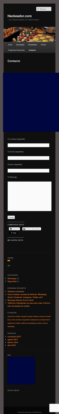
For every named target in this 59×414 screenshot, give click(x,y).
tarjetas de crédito (14, 323)
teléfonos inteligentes (29, 323)
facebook (24, 316)
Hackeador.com (20, 15)
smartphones (35, 320)
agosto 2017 (13, 339)
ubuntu (45, 323)
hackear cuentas (39, 316)
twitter (39, 323)
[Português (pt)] (10, 265)
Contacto (32, 50)
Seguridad (12, 281)
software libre (45, 320)
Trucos (43, 44)
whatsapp (11, 326)
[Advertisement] (21, 370)
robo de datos (17, 320)
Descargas (20, 44)
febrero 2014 (13, 342)
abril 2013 (12, 345)
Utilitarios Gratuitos (16, 291)
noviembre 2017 (14, 336)
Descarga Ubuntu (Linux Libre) (20, 300)
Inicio (10, 44)
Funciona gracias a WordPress (30, 412)
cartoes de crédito (14, 316)
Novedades (32, 44)
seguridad (26, 320)
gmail (30, 316)
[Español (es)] (10, 260)
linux (9, 320)
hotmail (47, 316)
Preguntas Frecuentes (16, 50)
